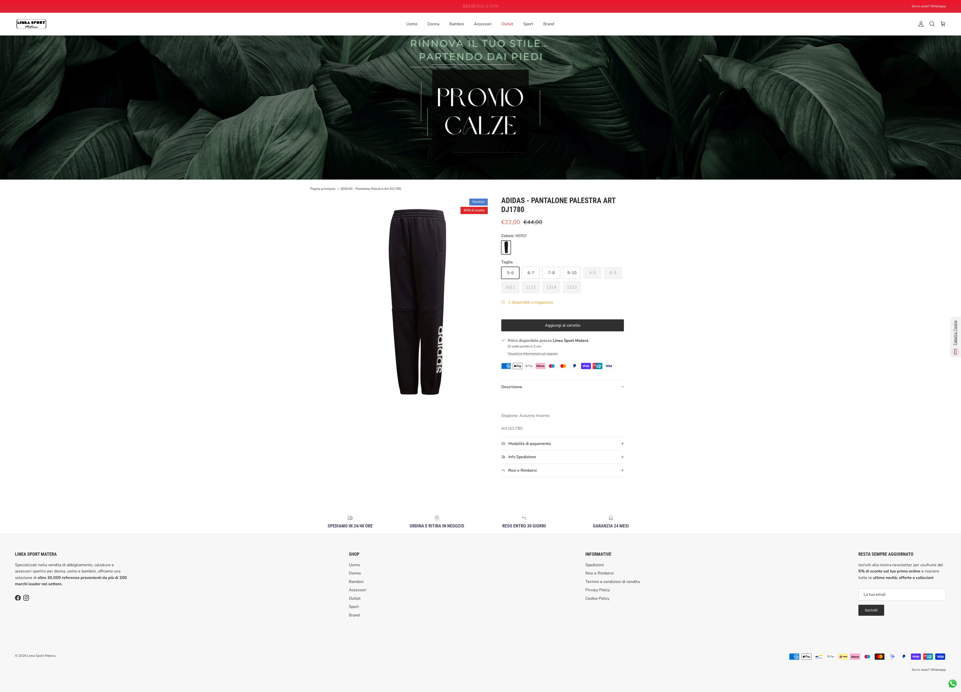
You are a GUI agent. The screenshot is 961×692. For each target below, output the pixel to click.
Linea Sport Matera (41, 655)
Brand (548, 24)
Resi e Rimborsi (599, 573)
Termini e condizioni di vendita (612, 581)
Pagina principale (323, 188)
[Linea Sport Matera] (31, 24)
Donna (433, 24)
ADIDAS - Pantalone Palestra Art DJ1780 (370, 188)
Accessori (483, 24)
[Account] (920, 24)
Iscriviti (871, 610)
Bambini (456, 24)
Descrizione (511, 387)
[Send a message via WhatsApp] (952, 683)
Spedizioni (594, 565)
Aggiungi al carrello (562, 325)
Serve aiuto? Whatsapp (929, 6)
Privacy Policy (597, 590)
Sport (528, 24)
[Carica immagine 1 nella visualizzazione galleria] (413, 305)
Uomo (411, 24)
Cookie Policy (597, 598)
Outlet (507, 24)
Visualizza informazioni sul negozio (533, 353)
